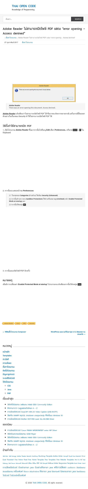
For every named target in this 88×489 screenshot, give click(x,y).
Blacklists (29, 456)
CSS (9, 385)
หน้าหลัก (6, 351)
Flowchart (10, 459)
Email (70, 455)
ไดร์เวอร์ (6, 475)
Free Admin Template (36, 459)
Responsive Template (66, 462)
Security (31, 323)
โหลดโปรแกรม (81, 471)
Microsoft (18, 463)
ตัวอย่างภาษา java (26, 467)
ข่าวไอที (6, 359)
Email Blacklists (77, 456)
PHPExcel (50, 463)
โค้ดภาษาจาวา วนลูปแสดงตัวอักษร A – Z (22, 408)
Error (18, 323)
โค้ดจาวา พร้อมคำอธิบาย (31, 471)
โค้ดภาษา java (45, 471)
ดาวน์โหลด (7, 363)
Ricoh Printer (77, 463)
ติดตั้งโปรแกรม (9, 370)
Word (83, 463)
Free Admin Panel (21, 459)
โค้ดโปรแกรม (8, 381)
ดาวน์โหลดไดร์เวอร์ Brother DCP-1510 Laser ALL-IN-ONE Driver (30, 418)
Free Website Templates (65, 459)
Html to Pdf (78, 459)
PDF (24, 323)
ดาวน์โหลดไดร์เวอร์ (10, 467)
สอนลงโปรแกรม (8, 471)
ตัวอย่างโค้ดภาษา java (44, 467)
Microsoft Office (27, 463)
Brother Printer (58, 455)
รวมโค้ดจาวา (71, 467)
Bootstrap (35, 456)
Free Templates (50, 459)
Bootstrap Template (45, 455)
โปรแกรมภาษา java (68, 471)
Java (9, 389)
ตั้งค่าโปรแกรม (11, 37)
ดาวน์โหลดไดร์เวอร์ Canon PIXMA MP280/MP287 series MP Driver (32, 430)
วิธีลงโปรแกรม (80, 467)
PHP (9, 393)
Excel (4, 459)
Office (34, 463)
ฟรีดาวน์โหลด (60, 467)
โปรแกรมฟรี (56, 471)
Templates (7, 355)
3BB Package (12, 456)
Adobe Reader (8, 323)
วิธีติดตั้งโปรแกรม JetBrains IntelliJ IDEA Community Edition (29, 404)
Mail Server (12, 463)
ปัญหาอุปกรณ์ (8, 374)
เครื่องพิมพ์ (18, 471)
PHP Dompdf (43, 463)
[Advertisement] (44, 63)
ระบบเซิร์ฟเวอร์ (9, 378)
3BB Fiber (5, 456)
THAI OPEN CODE (40, 482)
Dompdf (65, 456)
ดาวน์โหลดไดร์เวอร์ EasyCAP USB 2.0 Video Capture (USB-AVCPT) (32, 411)
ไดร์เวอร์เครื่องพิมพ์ (18, 475)
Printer (56, 462)
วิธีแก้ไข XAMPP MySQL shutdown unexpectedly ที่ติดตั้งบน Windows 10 (35, 415)
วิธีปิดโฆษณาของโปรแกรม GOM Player (21, 433)
